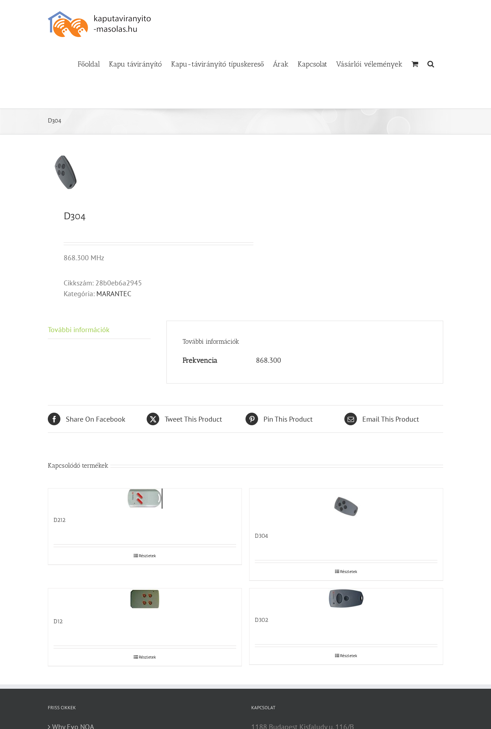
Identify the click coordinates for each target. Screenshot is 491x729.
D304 (261, 535)
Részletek (147, 555)
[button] (430, 63)
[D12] (145, 599)
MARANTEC (113, 293)
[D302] (346, 598)
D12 (58, 621)
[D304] (346, 506)
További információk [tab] (79, 329)
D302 (261, 619)
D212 (59, 520)
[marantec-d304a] (143, 172)
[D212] (145, 499)
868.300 (268, 360)
